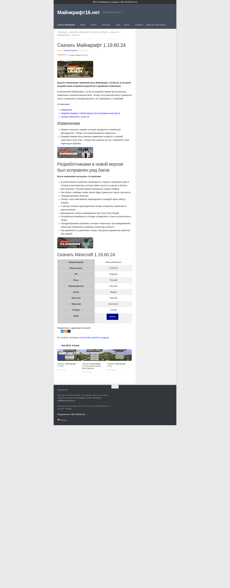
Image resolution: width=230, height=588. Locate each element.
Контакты (82, 398)
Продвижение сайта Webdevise (71, 414)
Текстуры (106, 25)
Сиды (118, 25)
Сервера (139, 25)
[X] (69, 331)
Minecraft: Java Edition (156, 25)
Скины (127, 25)
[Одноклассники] (65, 331)
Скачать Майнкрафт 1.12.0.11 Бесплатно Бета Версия (91, 366)
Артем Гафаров (71, 51)
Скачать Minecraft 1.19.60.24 (75, 117)
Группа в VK (62, 390)
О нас (89, 398)
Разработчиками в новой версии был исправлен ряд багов (90, 113)
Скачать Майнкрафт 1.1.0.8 (66, 365)
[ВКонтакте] (62, 331)
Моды (83, 25)
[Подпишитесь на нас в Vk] (171, 391)
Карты (93, 25)
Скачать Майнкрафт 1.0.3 (116, 365)
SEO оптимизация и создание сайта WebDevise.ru (115, 2)
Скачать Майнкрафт (66, 25)
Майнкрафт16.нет (78, 12)
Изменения (66, 110)
